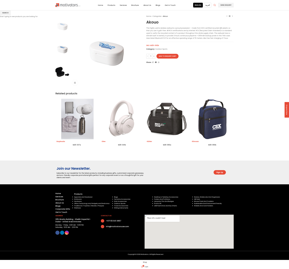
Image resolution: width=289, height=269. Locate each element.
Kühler (149, 141)
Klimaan (195, 141)
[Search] (214, 5)
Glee (103, 141)
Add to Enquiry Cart (167, 56)
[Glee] (122, 119)
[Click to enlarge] (75, 83)
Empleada (61, 141)
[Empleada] (77, 119)
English (198, 5)
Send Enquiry (225, 5)
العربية (207, 5)
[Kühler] (167, 119)
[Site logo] (67, 5)
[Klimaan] (212, 119)
